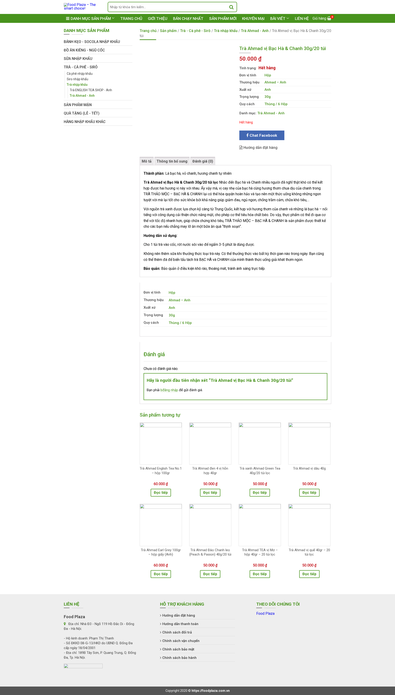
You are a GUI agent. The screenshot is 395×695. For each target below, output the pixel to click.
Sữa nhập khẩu (78, 58)
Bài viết (278, 18)
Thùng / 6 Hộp (276, 104)
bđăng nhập (169, 390)
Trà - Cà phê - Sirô (195, 31)
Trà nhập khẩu (226, 31)
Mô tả (147, 161)
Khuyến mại (253, 18)
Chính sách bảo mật (178, 649)
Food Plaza (265, 613)
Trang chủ (131, 18)
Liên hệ (302, 18)
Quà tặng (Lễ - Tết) (81, 113)
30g (267, 97)
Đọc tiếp (161, 492)
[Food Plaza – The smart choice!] (82, 6)
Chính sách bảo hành (179, 658)
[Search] (231, 7)
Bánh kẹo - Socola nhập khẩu (92, 42)
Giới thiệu (157, 18)
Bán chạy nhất (188, 18)
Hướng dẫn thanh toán (180, 624)
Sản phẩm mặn (78, 105)
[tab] (147, 161)
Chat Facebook (263, 135)
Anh (267, 90)
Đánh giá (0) (202, 161)
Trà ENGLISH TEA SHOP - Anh (91, 90)
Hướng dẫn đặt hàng (260, 147)
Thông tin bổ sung (172, 161)
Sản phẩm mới (223, 18)
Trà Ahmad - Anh (255, 31)
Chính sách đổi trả (177, 632)
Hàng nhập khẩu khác (85, 122)
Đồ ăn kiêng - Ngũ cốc (84, 50)
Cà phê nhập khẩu (80, 73)
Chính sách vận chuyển (181, 641)
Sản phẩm (168, 31)
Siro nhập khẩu (77, 79)
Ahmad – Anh (275, 82)
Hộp (267, 75)
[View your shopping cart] (321, 18)
